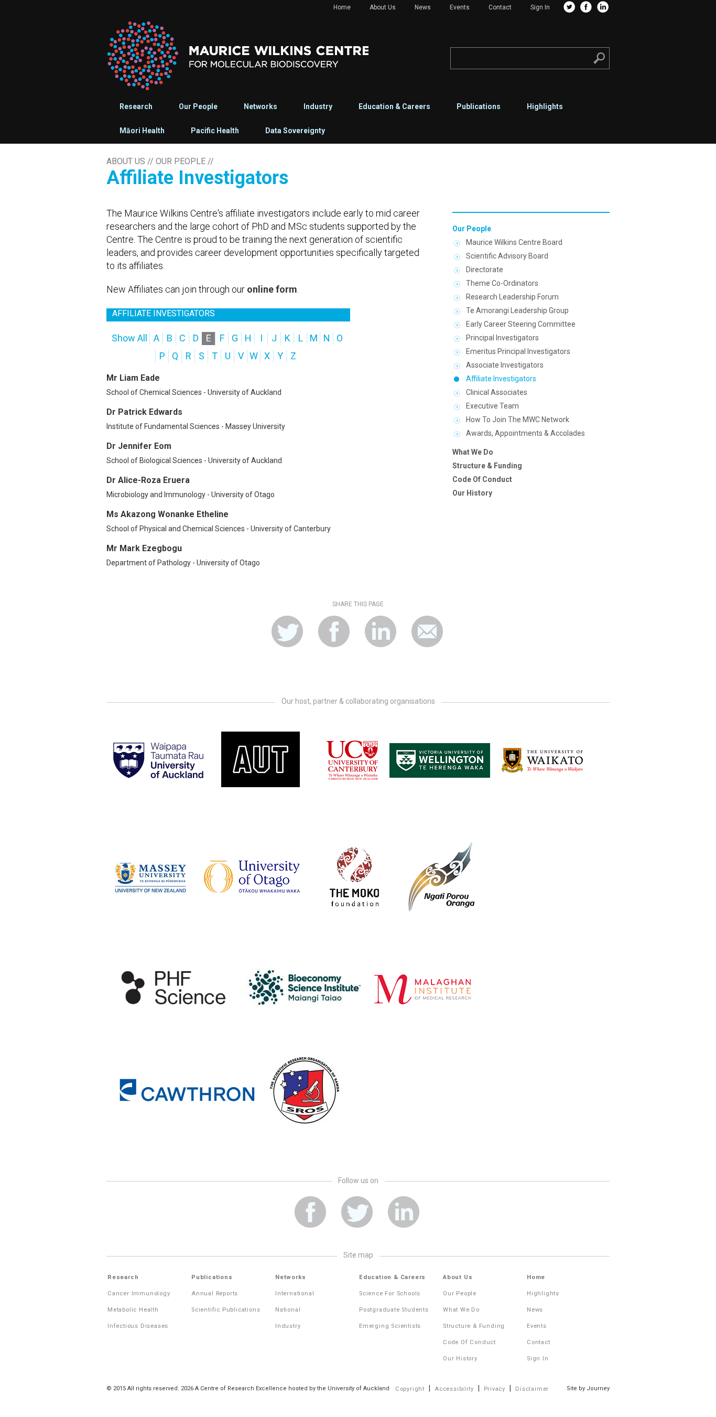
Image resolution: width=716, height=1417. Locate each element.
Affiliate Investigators (501, 378)
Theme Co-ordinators (502, 283)
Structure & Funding (487, 465)
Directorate (484, 269)
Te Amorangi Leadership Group (517, 310)
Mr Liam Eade (133, 378)
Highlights (545, 106)
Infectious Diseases (137, 1326)
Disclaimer (532, 1389)
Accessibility (454, 1389)
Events (460, 7)
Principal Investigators (502, 338)
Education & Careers (394, 106)
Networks (260, 106)
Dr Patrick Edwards (144, 412)
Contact (500, 7)
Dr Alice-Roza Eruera (148, 480)
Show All (129, 337)
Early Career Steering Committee (521, 324)
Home (342, 7)
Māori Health (142, 130)
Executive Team (492, 406)
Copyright (410, 1389)
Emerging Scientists (390, 1326)
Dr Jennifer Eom (138, 446)
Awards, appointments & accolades (525, 433)
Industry (317, 106)
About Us (383, 7)
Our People (198, 106)
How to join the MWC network (517, 419)
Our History (472, 493)
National (287, 1309)
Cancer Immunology (138, 1293)
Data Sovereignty (295, 130)
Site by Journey (588, 1388)
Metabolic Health (133, 1309)
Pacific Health (215, 130)
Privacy (495, 1389)
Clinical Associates (496, 392)
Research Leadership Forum (512, 297)
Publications (479, 106)
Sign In (540, 7)
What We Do (472, 452)
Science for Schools (389, 1293)
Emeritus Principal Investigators (518, 351)
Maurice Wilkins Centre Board (514, 242)
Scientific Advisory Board (507, 256)
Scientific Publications (225, 1309)
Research (136, 106)
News (423, 7)
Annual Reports (214, 1293)
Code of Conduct (482, 479)
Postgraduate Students (394, 1309)
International (294, 1293)
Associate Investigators (505, 365)
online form (272, 289)
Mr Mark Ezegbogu (144, 548)
